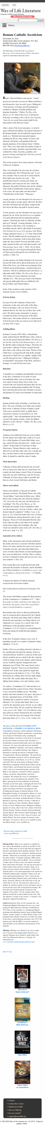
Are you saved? (14, 1113)
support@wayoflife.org (17, 1116)
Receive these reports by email (15, 831)
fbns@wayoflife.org (22, 45)
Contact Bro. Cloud (15, 1104)
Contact (11, 1100)
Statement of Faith (15, 1107)
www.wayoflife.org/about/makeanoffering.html (19, 942)
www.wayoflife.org (11, 833)
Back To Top (7, 952)
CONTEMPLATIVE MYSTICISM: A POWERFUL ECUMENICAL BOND (21, 727)
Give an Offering (14, 1110)
